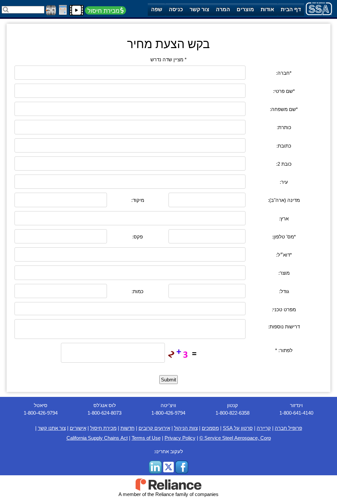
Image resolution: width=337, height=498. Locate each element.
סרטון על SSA (238, 428)
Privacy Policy (180, 438)
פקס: (137, 236)
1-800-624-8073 (104, 413)
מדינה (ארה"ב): (284, 200)
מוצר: (284, 273)
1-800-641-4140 (296, 413)
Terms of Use (146, 438)
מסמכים (210, 428)
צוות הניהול (186, 428)
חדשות (127, 428)
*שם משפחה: (284, 109)
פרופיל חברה (288, 428)
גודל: (284, 291)
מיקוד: (137, 200)
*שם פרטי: (284, 91)
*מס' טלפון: (284, 236)
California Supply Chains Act (97, 438)
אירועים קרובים (154, 428)
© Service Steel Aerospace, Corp (235, 438)
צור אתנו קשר (52, 428)
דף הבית (291, 9)
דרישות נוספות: (284, 326)
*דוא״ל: (284, 255)
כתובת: (283, 146)
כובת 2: (284, 164)
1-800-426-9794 (41, 413)
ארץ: (284, 218)
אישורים (78, 428)
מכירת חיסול (103, 428)
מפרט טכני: (284, 309)
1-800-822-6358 (232, 413)
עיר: (284, 182)
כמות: (137, 291)
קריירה (264, 428)
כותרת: (284, 127)
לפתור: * (284, 350)
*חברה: (284, 73)
